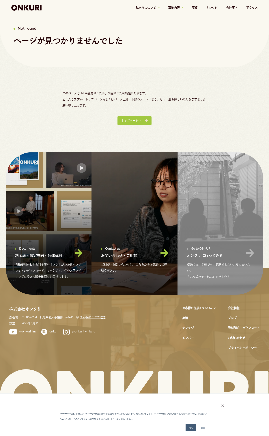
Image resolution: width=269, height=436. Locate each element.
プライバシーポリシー (242, 347)
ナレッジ (212, 7)
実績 (194, 7)
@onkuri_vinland (83, 331)
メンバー (188, 337)
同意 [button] (191, 427)
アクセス (252, 7)
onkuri (53, 331)
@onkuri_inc (27, 331)
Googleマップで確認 (92, 317)
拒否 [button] (203, 427)
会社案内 (232, 7)
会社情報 (234, 308)
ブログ (232, 317)
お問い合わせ (236, 337)
